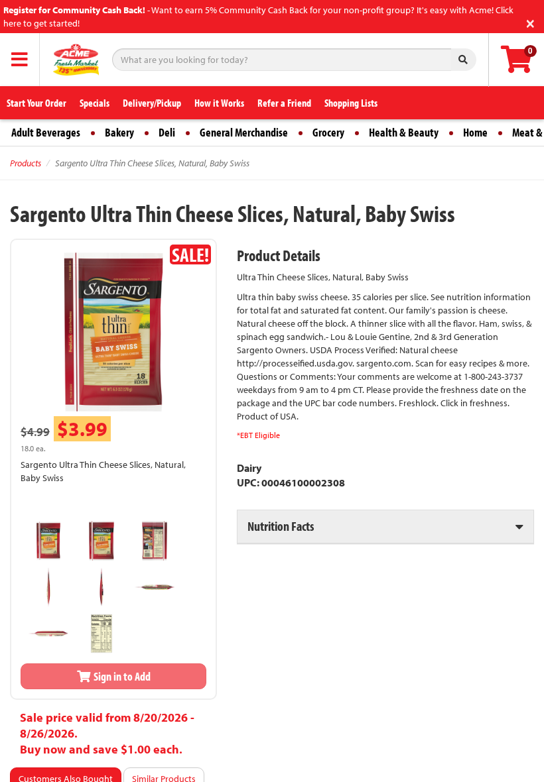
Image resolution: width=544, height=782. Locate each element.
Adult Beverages (45, 132)
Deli (167, 132)
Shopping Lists (350, 102)
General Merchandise (244, 132)
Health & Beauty (404, 132)
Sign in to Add (121, 676)
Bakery (119, 132)
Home (475, 132)
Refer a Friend (284, 102)
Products (25, 163)
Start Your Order (36, 102)
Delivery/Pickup (152, 102)
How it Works (219, 102)
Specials (94, 102)
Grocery (328, 132)
